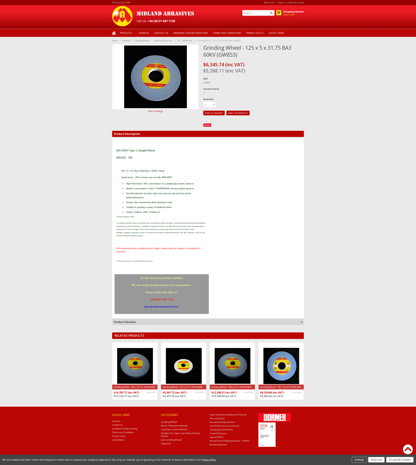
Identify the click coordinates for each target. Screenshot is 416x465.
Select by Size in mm (163, 40)
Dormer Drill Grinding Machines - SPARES (230, 440)
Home (114, 40)
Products (126, 32)
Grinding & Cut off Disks (221, 429)
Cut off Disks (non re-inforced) (224, 425)
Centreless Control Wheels (174, 429)
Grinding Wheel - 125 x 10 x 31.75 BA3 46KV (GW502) (281, 389)
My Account (269, 2)
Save (209, 125)
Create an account (295, 2)
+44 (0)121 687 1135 (161, 21)
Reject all (376, 459)
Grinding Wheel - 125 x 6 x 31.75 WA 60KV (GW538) (182, 389)
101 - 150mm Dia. (184, 40)
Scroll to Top (408, 449)
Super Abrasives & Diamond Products (228, 414)
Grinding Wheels (142, 40)
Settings (359, 459)
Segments (166, 443)
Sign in (281, 2)
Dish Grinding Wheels (171, 439)
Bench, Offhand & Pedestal (174, 425)
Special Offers (217, 437)
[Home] (114, 32)
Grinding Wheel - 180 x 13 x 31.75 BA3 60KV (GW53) (134, 389)
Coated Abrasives (218, 433)
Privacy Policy (209, 459)
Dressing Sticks (217, 418)
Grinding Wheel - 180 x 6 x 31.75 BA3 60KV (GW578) (231, 389)
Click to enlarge (155, 111)
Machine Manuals (218, 444)
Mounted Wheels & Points (222, 422)
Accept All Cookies (400, 459)
